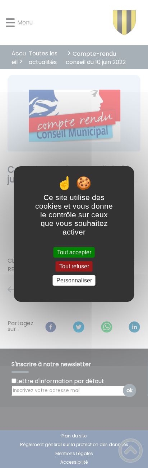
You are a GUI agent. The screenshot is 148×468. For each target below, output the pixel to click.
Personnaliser (74, 280)
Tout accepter (74, 252)
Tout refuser (74, 266)
